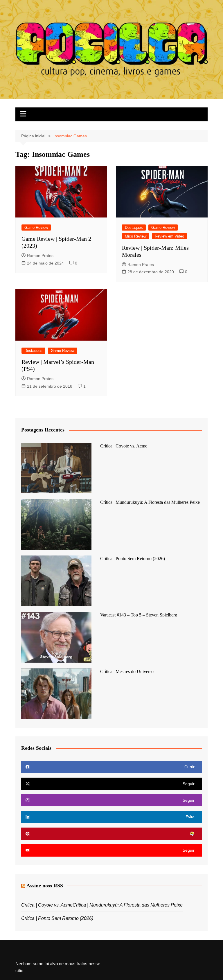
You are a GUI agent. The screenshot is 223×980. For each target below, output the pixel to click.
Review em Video (169, 236)
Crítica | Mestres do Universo (127, 671)
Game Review (36, 227)
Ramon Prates (40, 255)
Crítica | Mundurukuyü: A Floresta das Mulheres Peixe (150, 502)
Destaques (134, 227)
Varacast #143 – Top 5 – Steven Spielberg (138, 614)
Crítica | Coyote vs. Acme (123, 445)
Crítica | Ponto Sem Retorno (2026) (132, 558)
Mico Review (135, 236)
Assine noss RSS (44, 886)
